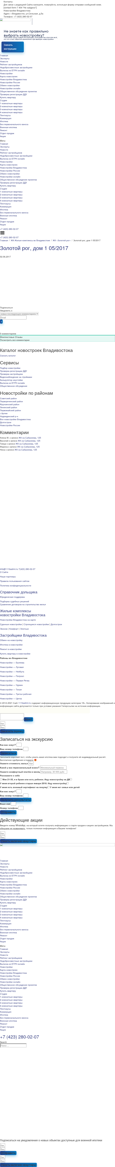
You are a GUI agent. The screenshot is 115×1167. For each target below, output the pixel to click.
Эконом (3, 628)
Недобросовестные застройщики (16, 67)
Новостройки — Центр (11, 698)
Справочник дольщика (18, 591)
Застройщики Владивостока (23, 635)
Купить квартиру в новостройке (15, 653)
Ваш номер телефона (11, 748)
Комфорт (13, 628)
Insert (28, 719)
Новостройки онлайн (10, 88)
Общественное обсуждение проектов (18, 91)
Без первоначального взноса (14, 124)
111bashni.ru (24, 702)
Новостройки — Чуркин (11, 684)
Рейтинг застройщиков (11, 64)
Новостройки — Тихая (11, 689)
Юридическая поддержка (12, 596)
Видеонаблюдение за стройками (16, 376)
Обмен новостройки (10, 85)
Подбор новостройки (10, 367)
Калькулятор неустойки (11, 379)
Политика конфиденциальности (15, 585)
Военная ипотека (8, 127)
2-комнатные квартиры (11, 106)
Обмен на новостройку (11, 640)
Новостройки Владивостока (13, 79)
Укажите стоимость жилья (14, 763)
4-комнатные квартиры (11, 112)
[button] (57, 140)
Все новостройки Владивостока (15, 419)
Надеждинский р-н (9, 416)
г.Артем (3, 413)
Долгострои (5, 422)
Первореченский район (11, 401)
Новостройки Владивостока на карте (18, 619)
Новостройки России (10, 82)
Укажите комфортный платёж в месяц (20, 771)
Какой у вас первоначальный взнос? (19, 767)
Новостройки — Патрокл (12, 675)
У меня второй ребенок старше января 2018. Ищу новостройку (33, 783)
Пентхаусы (5, 115)
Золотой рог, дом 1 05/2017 (34, 248)
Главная (4, 55)
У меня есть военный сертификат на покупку (23, 787)
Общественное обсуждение (13, 385)
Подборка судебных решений (14, 601)
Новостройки (6, 73)
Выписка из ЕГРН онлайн (12, 70)
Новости (4, 61)
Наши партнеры (8, 576)
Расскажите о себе (10, 775)
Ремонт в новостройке (11, 649)
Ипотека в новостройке (11, 644)
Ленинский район (8, 407)
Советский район (8, 398)
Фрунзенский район (9, 404)
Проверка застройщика (11, 373)
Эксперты (4, 58)
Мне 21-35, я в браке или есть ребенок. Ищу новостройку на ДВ (36, 779)
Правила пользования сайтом (14, 580)
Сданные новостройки (11, 624)
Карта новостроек (8, 76)
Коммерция (5, 118)
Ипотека (4, 121)
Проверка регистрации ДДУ (13, 94)
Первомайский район (10, 410)
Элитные (24, 628)
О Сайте (4, 571)
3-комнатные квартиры (11, 109)
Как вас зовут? (8, 744)
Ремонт (3, 130)
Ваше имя (5, 803)
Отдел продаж (7, 133)
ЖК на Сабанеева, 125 (30, 437)
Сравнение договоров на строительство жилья (23, 604)
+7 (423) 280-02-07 (9, 228)
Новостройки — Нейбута (12, 671)
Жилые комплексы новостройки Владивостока (22, 612)
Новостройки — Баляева (12, 662)
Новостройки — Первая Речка (14, 680)
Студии (3, 100)
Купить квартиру (8, 97)
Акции (3, 136)
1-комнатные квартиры (11, 103)
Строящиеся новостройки (36, 624)
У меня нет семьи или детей (65, 787)
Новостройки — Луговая (12, 666)
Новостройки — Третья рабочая (15, 693)
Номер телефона (9, 807)
